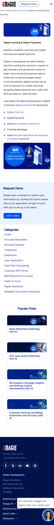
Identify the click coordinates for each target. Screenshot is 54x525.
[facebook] (6, 465)
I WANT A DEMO (12, 216)
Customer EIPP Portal (16, 270)
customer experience (28, 123)
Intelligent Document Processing (22, 291)
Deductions (10, 255)
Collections (10, 249)
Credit (7, 234)
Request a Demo (29, 4)
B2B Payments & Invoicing (17, 10)
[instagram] (35, 465)
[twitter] (13, 465)
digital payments (23, 105)
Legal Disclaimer (9, 458)
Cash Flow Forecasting (16, 265)
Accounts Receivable (15, 239)
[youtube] (27, 465)
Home (2, 10)
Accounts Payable (14, 244)
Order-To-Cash (12, 281)
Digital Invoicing (15, 112)
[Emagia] (9, 4)
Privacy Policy (21, 458)
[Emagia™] (10, 447)
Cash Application (13, 260)
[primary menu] (48, 4)
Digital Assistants (13, 286)
